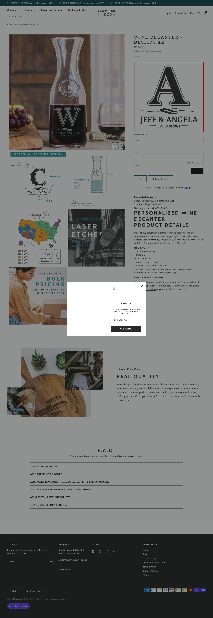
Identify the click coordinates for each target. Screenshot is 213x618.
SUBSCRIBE (126, 328)
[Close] (142, 285)
